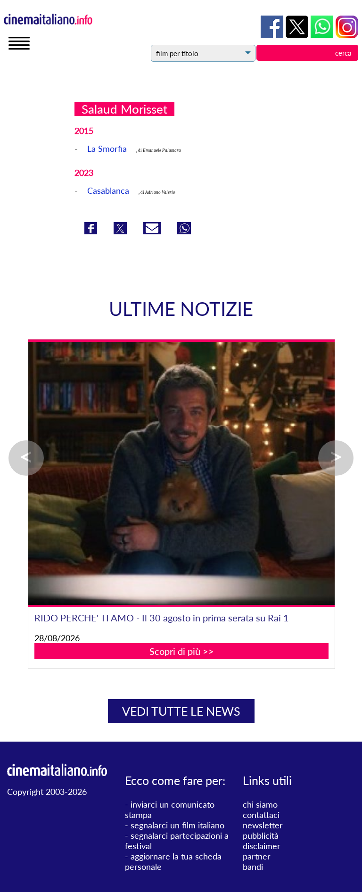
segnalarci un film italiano (177, 825)
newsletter (263, 825)
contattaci (261, 814)
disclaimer (261, 846)
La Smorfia (107, 148)
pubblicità (261, 835)
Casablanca (108, 190)
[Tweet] (121, 231)
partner (257, 856)
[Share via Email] (153, 231)
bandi (253, 866)
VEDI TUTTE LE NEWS (181, 711)
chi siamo (260, 804)
